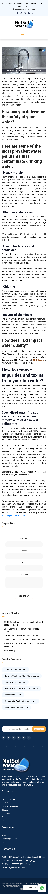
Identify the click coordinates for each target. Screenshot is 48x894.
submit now (24, 596)
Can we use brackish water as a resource (22, 636)
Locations (5, 821)
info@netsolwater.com (16, 868)
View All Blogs (10, 650)
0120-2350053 (19, 3)
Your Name (24, 539)
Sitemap (5, 810)
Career (4, 817)
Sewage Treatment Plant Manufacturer (21, 676)
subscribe (39, 729)
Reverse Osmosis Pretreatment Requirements (24, 639)
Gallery (4, 842)
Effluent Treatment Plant (15, 682)
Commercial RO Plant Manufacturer (20, 701)
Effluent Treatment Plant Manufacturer (21, 688)
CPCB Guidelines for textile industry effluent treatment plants (23, 623)
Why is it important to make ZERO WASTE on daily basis (24, 645)
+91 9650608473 (32, 3)
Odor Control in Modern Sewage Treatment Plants (23, 630)
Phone (24, 551)
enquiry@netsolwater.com (25, 9)
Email (24, 563)
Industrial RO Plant (12, 695)
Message (24, 574)
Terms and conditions (10, 806)
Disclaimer (6, 803)
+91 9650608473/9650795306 (20, 864)
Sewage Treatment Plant (15, 670)
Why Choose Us (8, 799)
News (4, 835)
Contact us (6, 814)
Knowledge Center (9, 839)
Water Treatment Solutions (16, 707)
